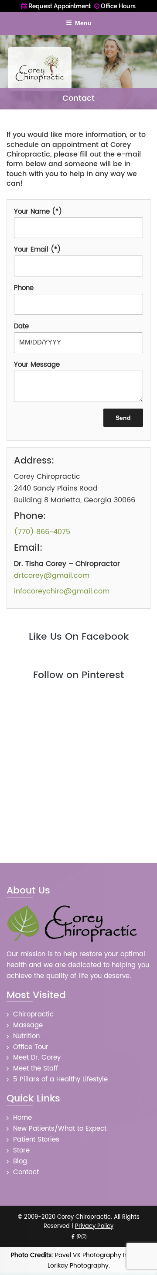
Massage (28, 1025)
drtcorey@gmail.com (51, 575)
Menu (83, 23)
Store (21, 1150)
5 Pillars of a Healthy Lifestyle (60, 1079)
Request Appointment (59, 6)
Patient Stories (36, 1139)
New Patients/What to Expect (59, 1128)
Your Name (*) (38, 212)
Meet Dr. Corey (37, 1057)
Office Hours (117, 6)
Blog (20, 1161)
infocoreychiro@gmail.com (61, 591)
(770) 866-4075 (42, 532)
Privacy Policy (94, 1226)
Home (22, 1117)
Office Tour (30, 1047)
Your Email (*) (37, 250)
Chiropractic (33, 1014)
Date (21, 326)
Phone (24, 288)
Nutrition (26, 1036)
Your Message (37, 365)
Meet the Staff (35, 1068)
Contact (26, 1172)
